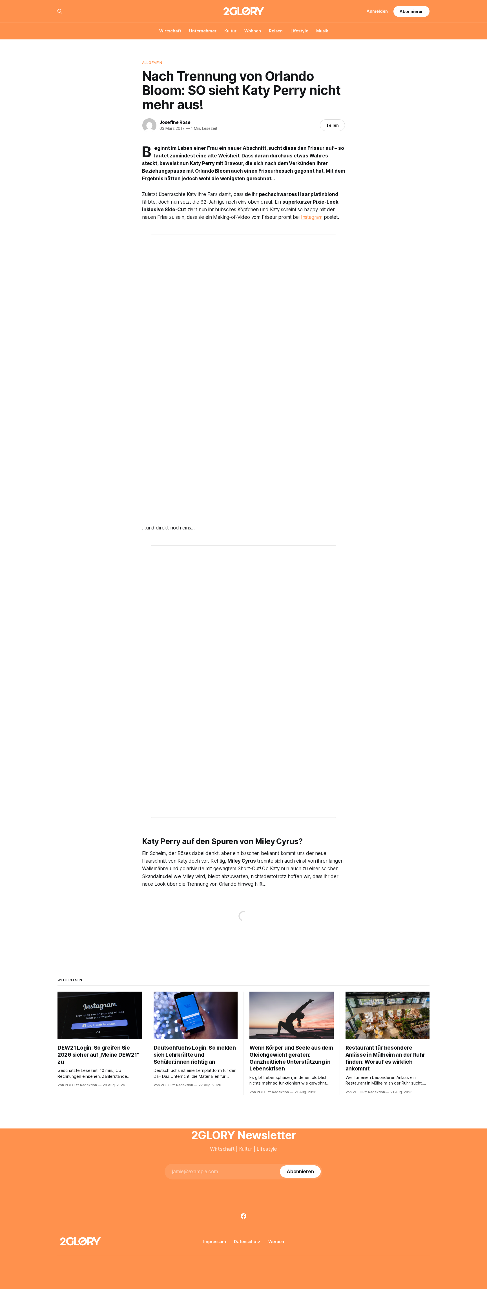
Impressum (214, 1241)
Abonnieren (411, 11)
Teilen (332, 125)
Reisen (276, 31)
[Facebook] (243, 1216)
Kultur (230, 31)
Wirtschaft (170, 31)
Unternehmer (202, 31)
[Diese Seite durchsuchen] (60, 11)
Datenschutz (247, 1241)
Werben (276, 1241)
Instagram (311, 217)
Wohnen (252, 31)
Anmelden (377, 11)
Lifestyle (299, 31)
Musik (322, 31)
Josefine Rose (175, 122)
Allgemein (152, 62)
